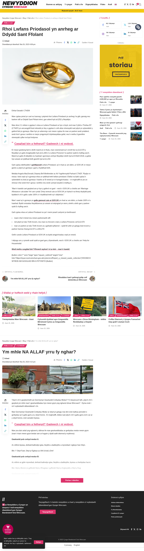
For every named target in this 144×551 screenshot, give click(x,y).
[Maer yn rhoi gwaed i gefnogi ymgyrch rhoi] (136, 126)
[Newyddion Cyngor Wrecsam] (19, 4)
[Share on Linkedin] (74, 42)
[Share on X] (68, 42)
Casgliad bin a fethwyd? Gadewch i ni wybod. (43, 143)
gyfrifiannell (37, 165)
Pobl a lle (8, 23)
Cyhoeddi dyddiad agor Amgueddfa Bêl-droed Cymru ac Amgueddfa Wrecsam (53, 321)
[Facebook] (125, 4)
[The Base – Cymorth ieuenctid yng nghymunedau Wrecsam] (136, 136)
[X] (127, 4)
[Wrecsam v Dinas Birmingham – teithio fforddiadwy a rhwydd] (89, 306)
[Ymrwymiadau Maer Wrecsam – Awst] (18, 306)
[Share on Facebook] (64, 42)
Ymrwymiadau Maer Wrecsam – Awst (18, 319)
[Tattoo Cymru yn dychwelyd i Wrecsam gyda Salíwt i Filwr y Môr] (136, 113)
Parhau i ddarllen (72, 480)
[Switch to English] (115, 4)
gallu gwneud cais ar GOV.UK (46, 200)
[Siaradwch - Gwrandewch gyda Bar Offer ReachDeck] (138, 27)
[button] (38, 542)
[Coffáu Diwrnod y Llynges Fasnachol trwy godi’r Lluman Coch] (125, 306)
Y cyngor (112, 102)
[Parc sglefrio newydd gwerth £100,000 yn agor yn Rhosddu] (136, 99)
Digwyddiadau (105, 115)
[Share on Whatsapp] (71, 42)
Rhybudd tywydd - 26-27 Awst (72, 11)
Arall (101, 128)
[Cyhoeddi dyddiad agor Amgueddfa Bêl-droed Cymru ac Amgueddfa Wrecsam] (54, 306)
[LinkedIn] (133, 4)
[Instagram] (130, 4)
